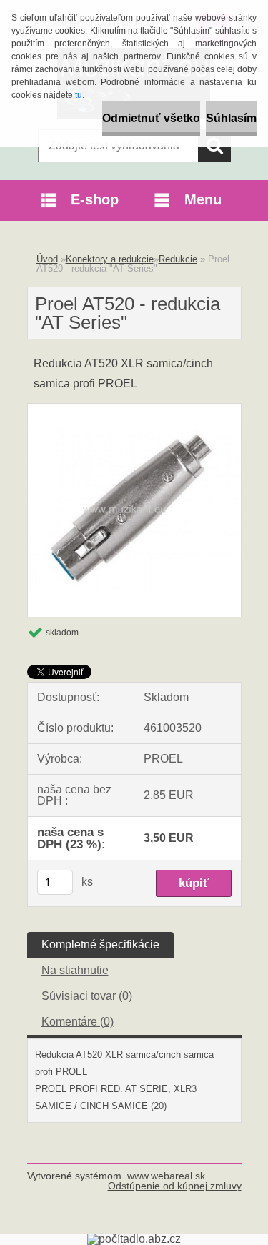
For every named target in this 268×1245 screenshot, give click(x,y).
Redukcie (178, 259)
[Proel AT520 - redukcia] (134, 409)
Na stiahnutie (75, 970)
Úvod (47, 259)
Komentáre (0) (77, 1022)
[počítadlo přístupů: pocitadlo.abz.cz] (134, 1239)
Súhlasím (231, 118)
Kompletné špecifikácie (100, 944)
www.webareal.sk (166, 1175)
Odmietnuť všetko (151, 118)
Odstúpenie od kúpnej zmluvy (175, 1185)
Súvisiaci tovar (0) (86, 996)
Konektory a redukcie (110, 259)
